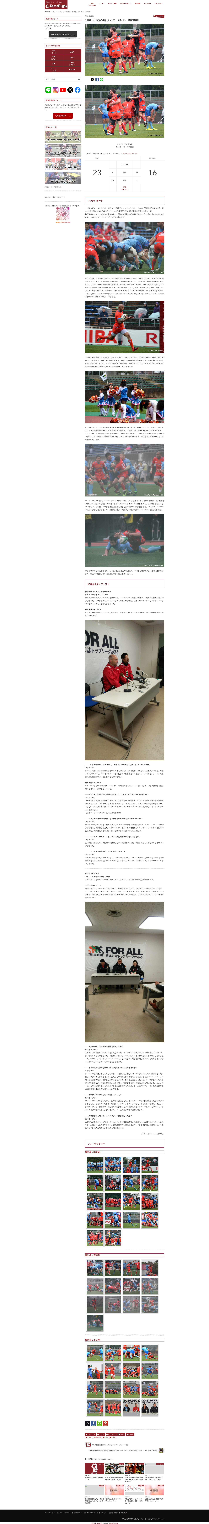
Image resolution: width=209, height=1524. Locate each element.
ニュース (102, 3)
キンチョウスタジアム (130, 153)
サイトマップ (49, 1513)
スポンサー (147, 3)
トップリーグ (91, 1434)
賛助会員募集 (113, 1513)
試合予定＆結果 (92, 4)
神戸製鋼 (98, 1437)
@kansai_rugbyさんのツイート (55, 197)
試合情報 (130, 1434)
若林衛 (113, 1437)
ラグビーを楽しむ (125, 3)
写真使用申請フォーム (63, 116)
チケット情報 (112, 3)
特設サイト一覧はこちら (53, 187)
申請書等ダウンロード (91, 1513)
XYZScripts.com (113, 1523)
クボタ (106, 1437)
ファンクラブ (158, 3)
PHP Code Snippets (96, 1523)
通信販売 (137, 3)
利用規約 (77, 1513)
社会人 (123, 1434)
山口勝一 (89, 1437)
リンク (103, 1513)
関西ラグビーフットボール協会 (142, 1519)
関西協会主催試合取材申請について (63, 34)
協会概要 (124, 1513)
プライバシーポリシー (64, 1513)
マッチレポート (112, 1434)
